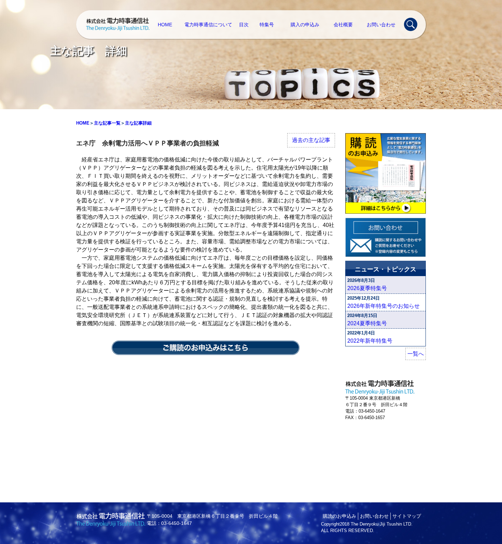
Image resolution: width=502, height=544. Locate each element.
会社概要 (343, 24)
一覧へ (415, 354)
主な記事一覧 (107, 123)
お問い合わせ (381, 24)
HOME (165, 24)
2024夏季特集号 (367, 323)
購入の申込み (305, 24)
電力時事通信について (208, 24)
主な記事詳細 (138, 123)
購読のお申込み (339, 516)
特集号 (267, 24)
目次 (244, 24)
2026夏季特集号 (367, 288)
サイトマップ (406, 516)
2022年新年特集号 (369, 341)
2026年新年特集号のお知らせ (383, 306)
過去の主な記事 (311, 140)
